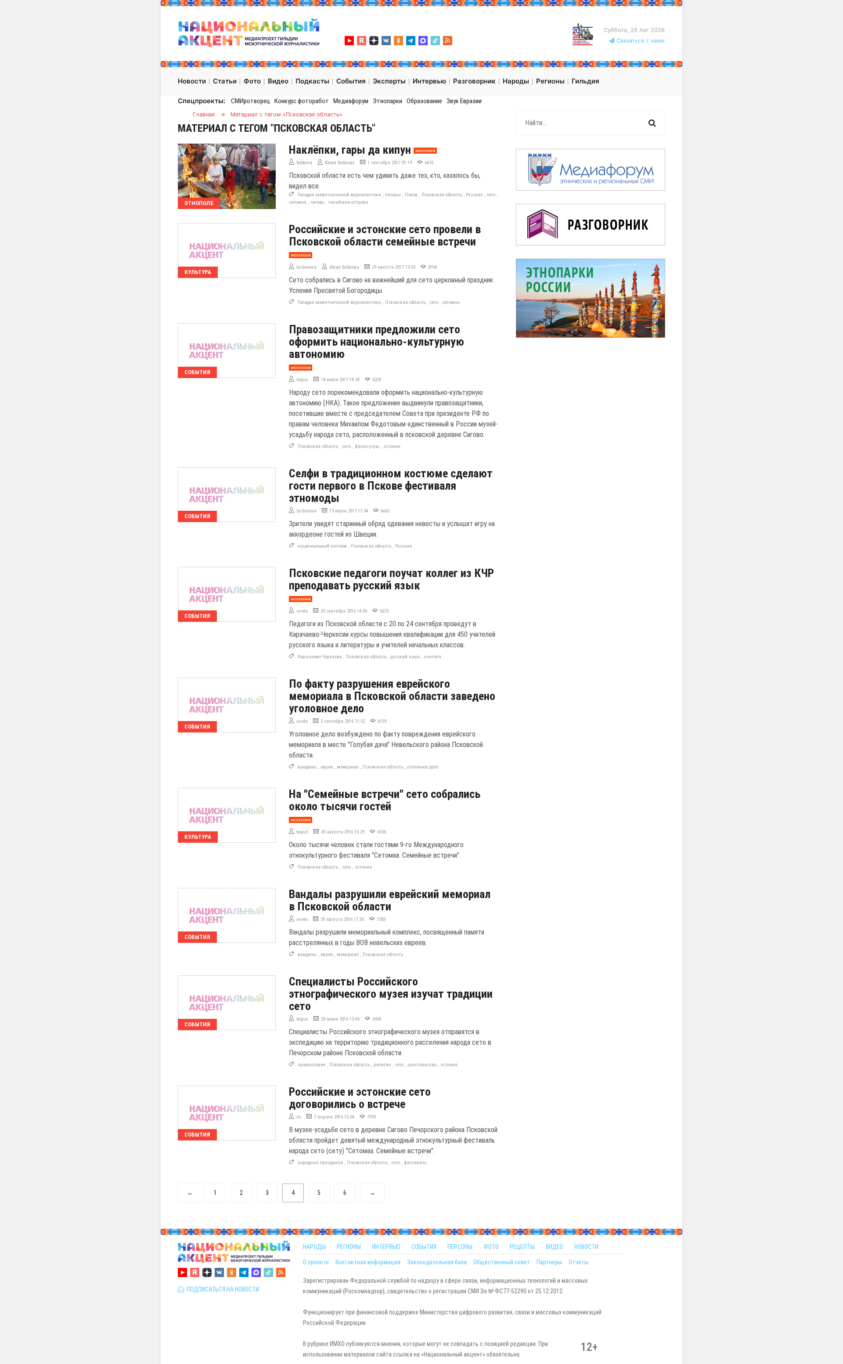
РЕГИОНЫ (349, 1246)
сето (490, 195)
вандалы (307, 767)
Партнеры (549, 1262)
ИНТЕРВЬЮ (386, 1246)
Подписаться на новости (221, 1289)
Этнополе (198, 203)
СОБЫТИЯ (423, 1246)
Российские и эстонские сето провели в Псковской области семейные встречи (385, 235)
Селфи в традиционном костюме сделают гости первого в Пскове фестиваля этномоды (391, 485)
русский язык (405, 657)
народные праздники (320, 1163)
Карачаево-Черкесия (320, 657)
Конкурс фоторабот (301, 101)
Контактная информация (367, 1262)
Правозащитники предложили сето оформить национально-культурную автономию (376, 341)
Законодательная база (437, 1262)
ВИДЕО (554, 1246)
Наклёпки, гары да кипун (350, 150)
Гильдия (585, 81)
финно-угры (367, 446)
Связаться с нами (640, 40)
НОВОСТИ (586, 1246)
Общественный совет (501, 1262)
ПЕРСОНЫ (459, 1246)
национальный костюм (322, 546)
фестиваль (415, 1163)
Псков (411, 195)
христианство (421, 1065)
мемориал (348, 767)
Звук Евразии (464, 101)
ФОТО (491, 1246)
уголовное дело (422, 767)
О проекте (316, 1262)
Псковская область (442, 195)
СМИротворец (250, 101)
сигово (317, 202)
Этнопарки (387, 101)
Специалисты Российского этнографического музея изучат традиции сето (391, 993)
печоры (393, 195)
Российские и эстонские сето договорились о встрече (360, 1098)
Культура (197, 272)
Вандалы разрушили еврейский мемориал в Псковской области (389, 900)
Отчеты (578, 1262)
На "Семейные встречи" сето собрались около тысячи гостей (384, 800)
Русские (474, 195)
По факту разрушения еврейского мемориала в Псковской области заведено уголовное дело (392, 696)
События (197, 372)
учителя (432, 657)
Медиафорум (350, 101)
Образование (424, 101)
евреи (327, 767)
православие (311, 1065)
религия (382, 1065)
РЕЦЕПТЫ (522, 1246)
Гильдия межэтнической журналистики (339, 195)
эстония (391, 446)
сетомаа (297, 202)
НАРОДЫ (314, 1246)
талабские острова (348, 202)
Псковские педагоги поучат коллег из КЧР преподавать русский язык (391, 579)
